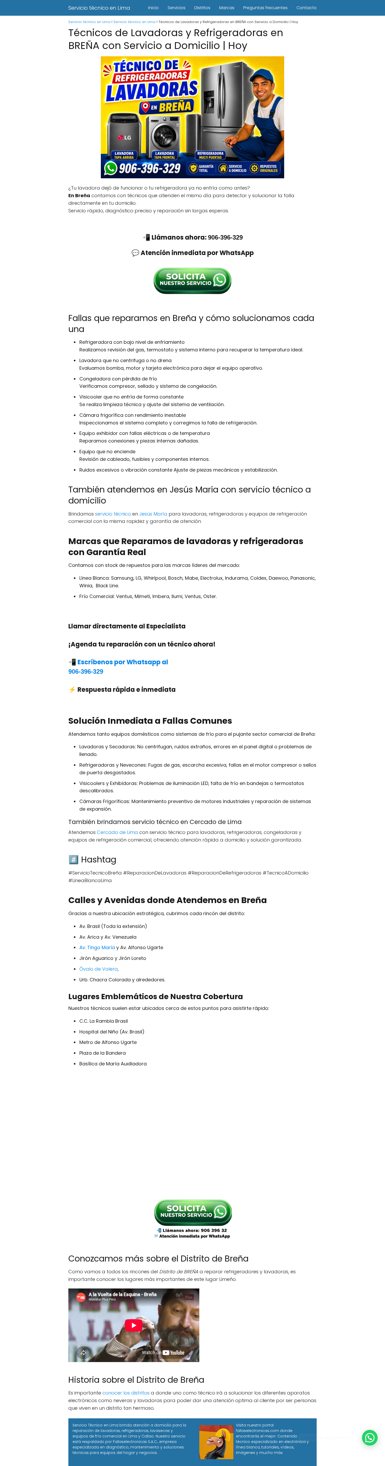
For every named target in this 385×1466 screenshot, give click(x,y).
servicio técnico (113, 514)
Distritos (202, 8)
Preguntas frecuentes (265, 8)
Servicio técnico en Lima (99, 8)
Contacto (306, 8)
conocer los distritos (126, 1393)
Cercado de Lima (117, 832)
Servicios (176, 8)
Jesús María (153, 514)
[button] (370, 1438)
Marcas (226, 8)
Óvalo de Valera (98, 969)
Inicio (153, 8)
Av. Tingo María (97, 947)
